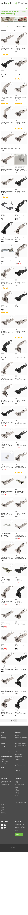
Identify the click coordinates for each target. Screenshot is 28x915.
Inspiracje (17, 793)
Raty (16, 789)
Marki (2, 810)
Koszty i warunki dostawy (20, 785)
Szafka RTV (17, 759)
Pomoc (16, 787)
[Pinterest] (2, 828)
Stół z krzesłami (18, 756)
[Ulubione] (19, 3)
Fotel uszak (3, 738)
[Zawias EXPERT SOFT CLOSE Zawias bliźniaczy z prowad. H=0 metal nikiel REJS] (7, 456)
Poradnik (17, 792)
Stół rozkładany (18, 754)
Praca (2, 806)
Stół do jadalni (18, 753)
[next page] (15, 720)
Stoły (16, 751)
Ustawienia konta (5, 784)
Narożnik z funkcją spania (21, 737)
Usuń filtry (3, 30)
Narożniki (17, 735)
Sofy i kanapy (19, 742)
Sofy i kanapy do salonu (20, 743)
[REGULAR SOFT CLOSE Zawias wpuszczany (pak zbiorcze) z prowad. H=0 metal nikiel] (7, 525)
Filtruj (7, 26)
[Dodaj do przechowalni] (11, 34)
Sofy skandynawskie (19, 746)
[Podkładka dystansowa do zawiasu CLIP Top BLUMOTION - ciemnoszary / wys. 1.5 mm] (7, 206)
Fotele (2, 735)
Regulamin (17, 781)
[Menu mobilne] (26, 3)
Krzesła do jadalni (5, 751)
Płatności (17, 790)
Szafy (16, 764)
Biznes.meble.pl (4, 813)
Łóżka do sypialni (4, 761)
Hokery (3, 743)
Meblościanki (18, 732)
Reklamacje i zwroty (19, 784)
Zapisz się (18, 834)
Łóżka (2, 759)
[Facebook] (2, 825)
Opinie (2, 809)
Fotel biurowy (4, 737)
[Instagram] (5, 825)
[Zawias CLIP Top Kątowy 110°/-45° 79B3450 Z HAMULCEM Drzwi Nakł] (20, 481)
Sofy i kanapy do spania (20, 745)
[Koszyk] (22, 3)
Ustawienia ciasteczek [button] (6, 785)
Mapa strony (3, 812)
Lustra (2, 767)
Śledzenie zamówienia (6, 781)
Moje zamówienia (5, 782)
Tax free (16, 795)
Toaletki (17, 770)
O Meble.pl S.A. (4, 807)
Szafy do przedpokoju (20, 765)
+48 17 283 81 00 (20, 803)
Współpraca (3, 804)
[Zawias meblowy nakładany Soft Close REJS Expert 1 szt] (20, 159)
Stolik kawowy (18, 757)
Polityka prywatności (19, 782)
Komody (3, 746)
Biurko (2, 732)
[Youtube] (5, 828)
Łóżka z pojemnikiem (5, 763)
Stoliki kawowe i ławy (6, 756)
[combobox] (21, 26)
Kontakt (2, 802)
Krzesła (3, 750)
